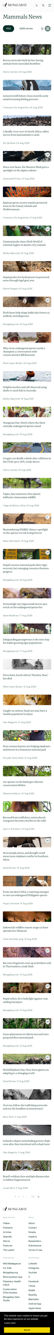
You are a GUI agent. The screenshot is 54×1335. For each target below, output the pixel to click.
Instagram (33, 1268)
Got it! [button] (27, 1330)
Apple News (34, 1308)
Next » (38, 1196)
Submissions (34, 1245)
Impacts (32, 1236)
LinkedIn (32, 1263)
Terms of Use (35, 1250)
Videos (6, 1223)
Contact (32, 1227)
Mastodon (33, 1299)
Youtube (32, 1272)
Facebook (33, 1281)
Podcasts (8, 1227)
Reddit (31, 1290)
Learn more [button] (10, 1323)
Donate (32, 1232)
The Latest (8, 1250)
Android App (34, 1303)
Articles (7, 1232)
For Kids (7, 1268)
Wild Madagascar (12, 1263)
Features (7, 1245)
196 (32, 1196)
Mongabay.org (10, 1272)
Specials (7, 1236)
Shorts (6, 1241)
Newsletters (34, 1241)
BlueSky (32, 1295)
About (31, 1223)
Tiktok (31, 1286)
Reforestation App (12, 1277)
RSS (8, 28)
